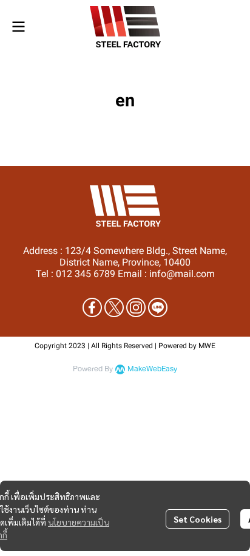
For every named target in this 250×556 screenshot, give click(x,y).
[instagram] (136, 307)
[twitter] (114, 307)
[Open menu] (18, 27)
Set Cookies (197, 518)
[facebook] (92, 307)
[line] (157, 307)
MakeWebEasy (152, 369)
